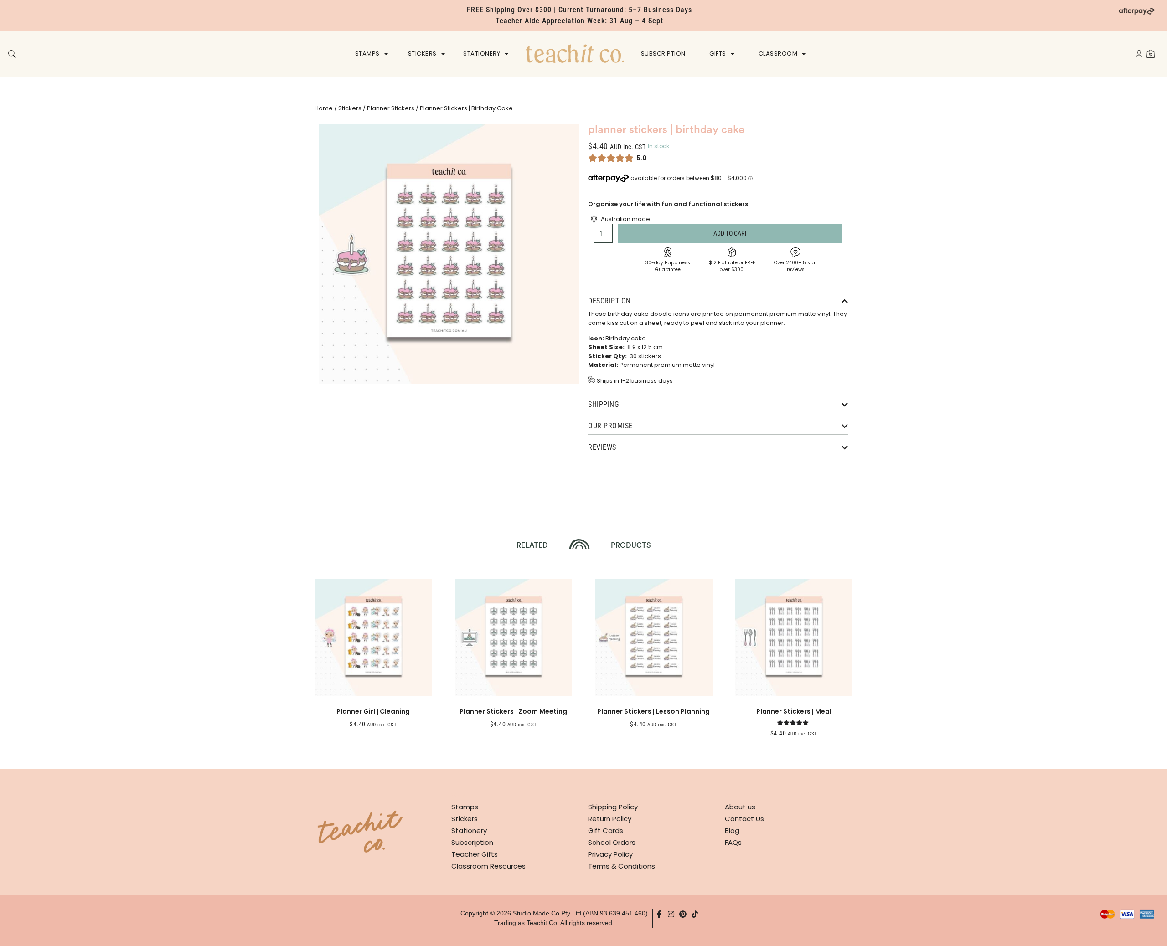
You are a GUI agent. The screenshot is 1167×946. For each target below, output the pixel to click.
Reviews (602, 447)
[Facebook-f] (659, 914)
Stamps (464, 807)
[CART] (1150, 53)
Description (609, 301)
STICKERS (422, 53)
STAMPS (367, 53)
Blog (732, 830)
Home (324, 108)
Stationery (469, 830)
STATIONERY (481, 53)
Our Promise (610, 426)
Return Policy (609, 818)
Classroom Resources (488, 866)
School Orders (611, 842)
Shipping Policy (613, 807)
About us (740, 807)
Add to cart (730, 233)
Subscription (472, 842)
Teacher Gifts (474, 854)
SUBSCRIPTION (663, 53)
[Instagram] (671, 914)
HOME (575, 53)
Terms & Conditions (621, 866)
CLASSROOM (778, 53)
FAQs (733, 842)
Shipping (603, 404)
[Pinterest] (683, 914)
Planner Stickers (390, 108)
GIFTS (717, 53)
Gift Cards (605, 830)
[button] (12, 54)
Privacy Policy (610, 854)
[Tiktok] (694, 914)
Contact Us (744, 818)
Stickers (349, 108)
